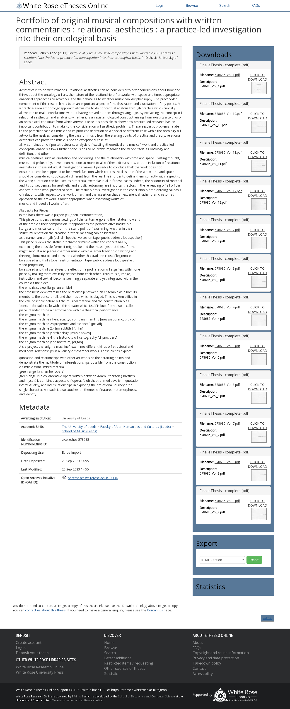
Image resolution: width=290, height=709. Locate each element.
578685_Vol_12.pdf (228, 191)
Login (160, 5)
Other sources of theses (124, 668)
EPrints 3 (77, 696)
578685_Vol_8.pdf (227, 462)
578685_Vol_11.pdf (228, 152)
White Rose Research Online (40, 667)
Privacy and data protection (216, 657)
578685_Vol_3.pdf (227, 268)
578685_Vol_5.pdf (227, 346)
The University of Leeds (79, 426)
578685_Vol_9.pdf (227, 501)
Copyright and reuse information (221, 652)
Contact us (155, 610)
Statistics (111, 673)
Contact (199, 668)
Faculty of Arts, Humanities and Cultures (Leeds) (135, 426)
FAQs (255, 5)
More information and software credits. (77, 700)
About (198, 642)
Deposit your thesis (32, 652)
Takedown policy (207, 663)
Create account (28, 642)
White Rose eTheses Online (66, 5)
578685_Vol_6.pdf (227, 384)
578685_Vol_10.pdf (228, 113)
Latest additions (117, 657)
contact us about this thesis (45, 610)
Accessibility (203, 673)
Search (224, 5)
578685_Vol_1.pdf (227, 75)
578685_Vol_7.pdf (227, 423)
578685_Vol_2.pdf (227, 230)
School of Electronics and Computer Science (146, 696)
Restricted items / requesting (128, 663)
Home (109, 642)
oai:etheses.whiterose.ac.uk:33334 (93, 478)
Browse (192, 5)
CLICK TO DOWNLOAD (257, 77)
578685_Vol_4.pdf (227, 307)
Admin (267, 618)
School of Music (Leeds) (79, 431)
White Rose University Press (40, 672)
